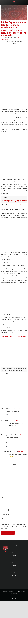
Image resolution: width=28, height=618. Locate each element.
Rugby (16, 593)
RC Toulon (14, 554)
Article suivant (22, 336)
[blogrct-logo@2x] (14, 1)
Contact (14, 569)
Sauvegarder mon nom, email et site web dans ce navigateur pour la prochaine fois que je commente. (13, 526)
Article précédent (7, 336)
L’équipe (22, 204)
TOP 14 (14, 559)
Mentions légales (14, 574)
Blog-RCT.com (16, 591)
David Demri (21, 37)
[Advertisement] (14, 60)
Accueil (14, 549)
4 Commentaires (4, 39)
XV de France (14, 564)
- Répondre (18, 408)
